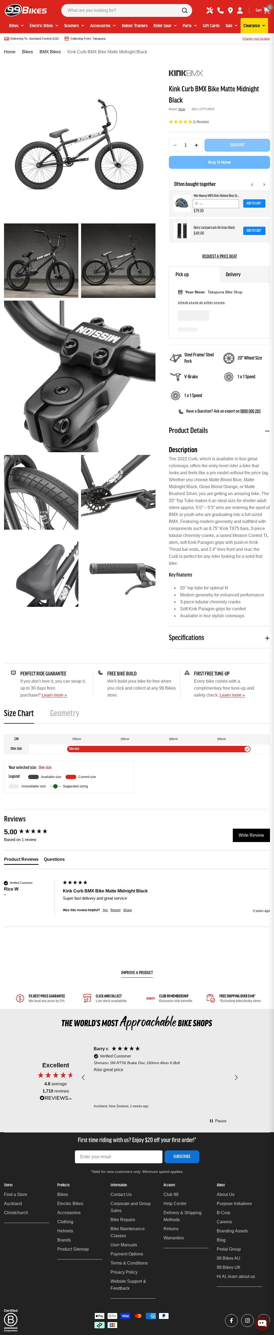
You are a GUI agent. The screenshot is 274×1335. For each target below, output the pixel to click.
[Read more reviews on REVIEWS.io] (56, 1099)
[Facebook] (231, 1320)
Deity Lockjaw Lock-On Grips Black (214, 228)
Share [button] (127, 910)
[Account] (240, 10)
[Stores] (230, 10)
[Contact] (220, 10)
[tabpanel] (137, 763)
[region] (159, 1077)
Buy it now (219, 162)
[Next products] (264, 184)
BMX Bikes (50, 52)
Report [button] (115, 910)
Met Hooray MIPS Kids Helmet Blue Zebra (217, 196)
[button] (219, 122)
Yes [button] (105, 910)
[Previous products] (252, 184)
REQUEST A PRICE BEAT (219, 256)
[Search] (184, 10)
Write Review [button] (251, 835)
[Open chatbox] (262, 1323)
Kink (181, 109)
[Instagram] (247, 1320)
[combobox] (126, 10)
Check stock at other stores (201, 302)
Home (10, 52)
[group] (32, 832)
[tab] (19, 715)
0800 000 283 (250, 411)
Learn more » (54, 695)
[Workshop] (210, 10)
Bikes (27, 52)
